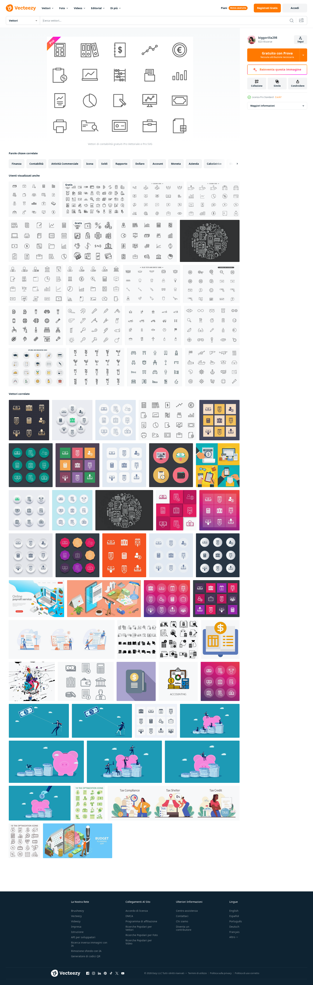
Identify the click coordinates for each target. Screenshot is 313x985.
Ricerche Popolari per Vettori (139, 928)
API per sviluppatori (83, 937)
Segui (300, 41)
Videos (78, 8)
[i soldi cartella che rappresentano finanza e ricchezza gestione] (136, 681)
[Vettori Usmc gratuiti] (212, 367)
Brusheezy (77, 910)
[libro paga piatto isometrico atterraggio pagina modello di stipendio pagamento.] (36, 598)
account (158, 163)
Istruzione (77, 932)
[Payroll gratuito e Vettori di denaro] (34, 199)
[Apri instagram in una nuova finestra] (93, 973)
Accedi (295, 8)
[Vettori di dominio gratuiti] (211, 284)
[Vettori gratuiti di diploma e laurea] (37, 367)
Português (235, 921)
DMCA (129, 916)
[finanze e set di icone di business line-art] (95, 199)
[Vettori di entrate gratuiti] (157, 199)
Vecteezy (76, 916)
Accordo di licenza (137, 910)
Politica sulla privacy (221, 973)
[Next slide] (234, 163)
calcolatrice (214, 163)
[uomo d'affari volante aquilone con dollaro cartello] (39, 721)
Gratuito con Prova (277, 55)
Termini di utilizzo (197, 973)
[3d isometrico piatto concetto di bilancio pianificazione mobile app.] (77, 840)
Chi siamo (182, 921)
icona (89, 163)
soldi (104, 163)
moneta (176, 163)
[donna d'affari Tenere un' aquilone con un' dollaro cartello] (102, 721)
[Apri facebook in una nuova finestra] (87, 973)
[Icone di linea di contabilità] (86, 681)
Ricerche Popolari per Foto (142, 935)
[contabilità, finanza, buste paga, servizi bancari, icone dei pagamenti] (167, 598)
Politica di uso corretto (247, 973)
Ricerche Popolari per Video (139, 942)
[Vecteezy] (21, 8)
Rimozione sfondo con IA (86, 951)
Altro (232, 937)
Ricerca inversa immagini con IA (89, 944)
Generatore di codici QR (85, 956)
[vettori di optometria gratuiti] (212, 325)
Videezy (75, 921)
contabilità (36, 163)
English (233, 910)
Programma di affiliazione (141, 921)
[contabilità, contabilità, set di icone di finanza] (216, 598)
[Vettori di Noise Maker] (94, 325)
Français (234, 932)
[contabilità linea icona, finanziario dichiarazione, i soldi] (178, 681)
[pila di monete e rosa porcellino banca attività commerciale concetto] (210, 721)
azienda (194, 163)
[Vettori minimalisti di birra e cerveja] (36, 325)
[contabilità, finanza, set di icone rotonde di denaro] (218, 555)
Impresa (76, 926)
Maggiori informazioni (262, 105)
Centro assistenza (187, 910)
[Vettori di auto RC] (153, 325)
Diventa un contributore (183, 928)
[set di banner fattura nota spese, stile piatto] (218, 465)
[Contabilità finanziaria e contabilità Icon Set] (210, 241)
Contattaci (182, 916)
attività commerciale (64, 163)
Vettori (46, 8)
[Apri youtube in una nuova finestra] (122, 973)
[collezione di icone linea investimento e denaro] (93, 241)
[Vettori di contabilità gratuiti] (39, 241)
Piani (224, 8)
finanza (16, 163)
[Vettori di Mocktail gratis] (96, 367)
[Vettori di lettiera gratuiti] (154, 367)
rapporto (121, 163)
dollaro (140, 163)
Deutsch (234, 926)
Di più (114, 8)
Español (234, 916)
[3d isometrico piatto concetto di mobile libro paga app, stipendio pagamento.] (104, 598)
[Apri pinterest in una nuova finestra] (105, 973)
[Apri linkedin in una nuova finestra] (99, 973)
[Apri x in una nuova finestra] (116, 973)
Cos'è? (278, 97)
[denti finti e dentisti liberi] (151, 284)
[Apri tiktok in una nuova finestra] (111, 973)
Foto (62, 8)
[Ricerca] (291, 20)
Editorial (96, 8)
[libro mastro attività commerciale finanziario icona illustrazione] (220, 639)
